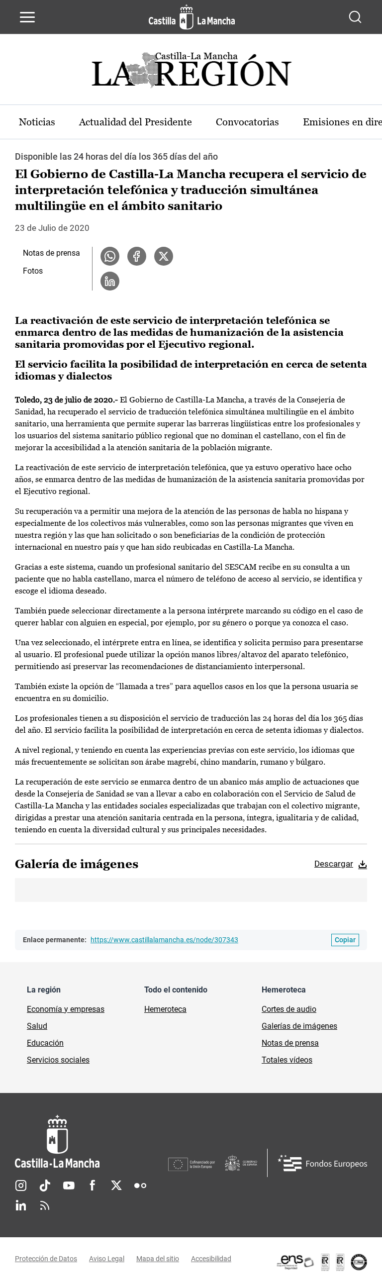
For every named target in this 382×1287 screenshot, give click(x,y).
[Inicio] (91, 1141)
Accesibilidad (211, 1259)
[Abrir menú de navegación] (27, 16)
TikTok (45, 1185)
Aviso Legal (106, 1259)
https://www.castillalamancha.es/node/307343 (164, 940)
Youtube (69, 1185)
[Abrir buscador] (355, 17)
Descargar (333, 864)
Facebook (92, 1185)
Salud (37, 1026)
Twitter (116, 1185)
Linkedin (21, 1205)
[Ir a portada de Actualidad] (191, 73)
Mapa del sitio (157, 1259)
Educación (45, 1043)
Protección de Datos (46, 1259)
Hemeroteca (165, 1009)
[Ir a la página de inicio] (192, 17)
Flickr (140, 1185)
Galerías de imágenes (299, 1026)
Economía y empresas (65, 1009)
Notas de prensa (51, 253)
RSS (45, 1205)
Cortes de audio (289, 1009)
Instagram (21, 1185)
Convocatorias (247, 121)
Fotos (33, 271)
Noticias (37, 121)
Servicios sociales (58, 1060)
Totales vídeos (287, 1060)
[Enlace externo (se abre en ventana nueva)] (321, 1262)
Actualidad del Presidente (135, 121)
